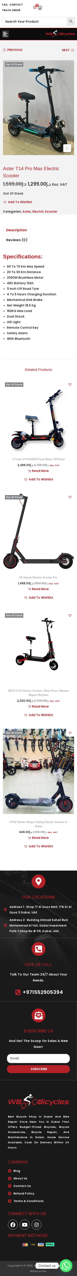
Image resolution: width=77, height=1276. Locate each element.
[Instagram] (36, 1225)
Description (16, 230)
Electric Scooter (44, 211)
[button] (5, 34)
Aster (26, 211)
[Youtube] (25, 1225)
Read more (40, 471)
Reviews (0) (17, 239)
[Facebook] (13, 1225)
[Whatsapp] (66, 1265)
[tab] (38, 230)
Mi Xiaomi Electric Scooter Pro (38, 577)
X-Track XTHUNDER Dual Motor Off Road (38, 459)
